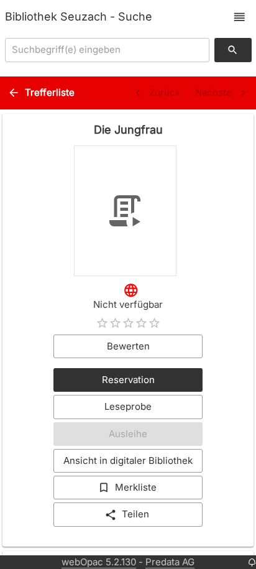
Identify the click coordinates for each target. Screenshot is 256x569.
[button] (239, 17)
